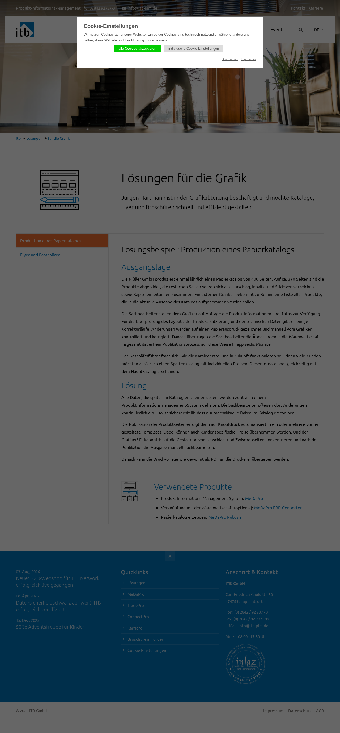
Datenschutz (230, 59)
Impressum (248, 59)
